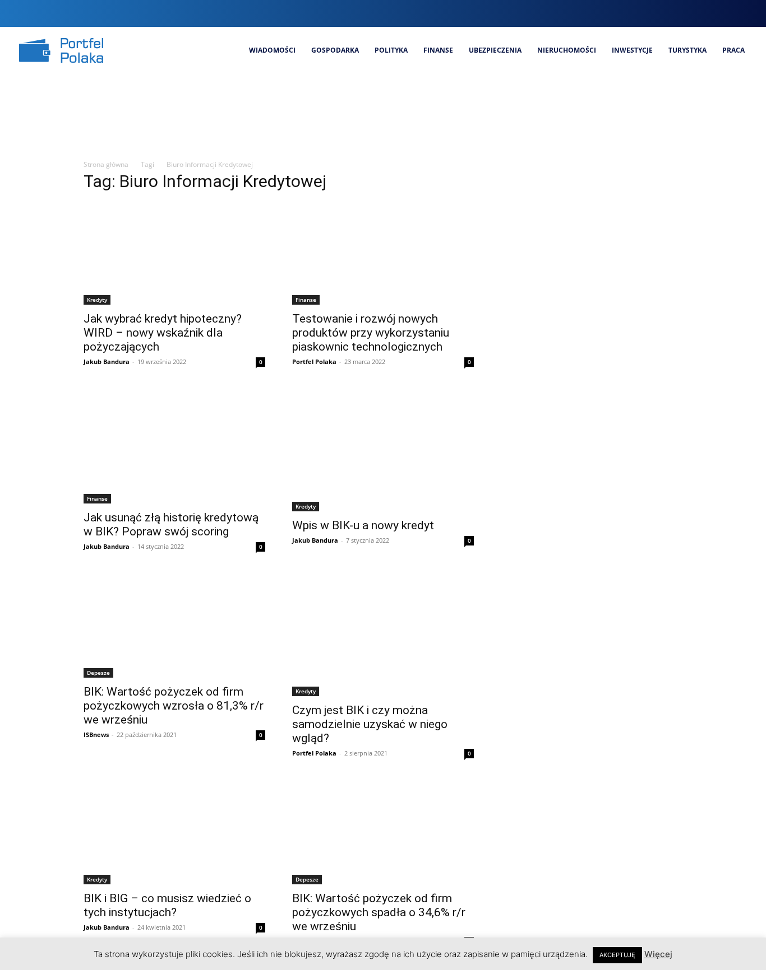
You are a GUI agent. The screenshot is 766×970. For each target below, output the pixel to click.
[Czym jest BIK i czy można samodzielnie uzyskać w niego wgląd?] (383, 635)
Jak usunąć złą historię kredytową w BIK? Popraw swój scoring (171, 524)
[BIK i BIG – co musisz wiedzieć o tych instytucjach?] (174, 833)
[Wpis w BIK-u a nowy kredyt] (383, 450)
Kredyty (97, 300)
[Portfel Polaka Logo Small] (61, 50)
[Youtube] (744, 13)
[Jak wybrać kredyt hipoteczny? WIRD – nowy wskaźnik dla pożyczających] (174, 254)
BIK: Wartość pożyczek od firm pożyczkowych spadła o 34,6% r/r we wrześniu (378, 912)
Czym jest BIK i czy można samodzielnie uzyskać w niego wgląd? (369, 724)
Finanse (306, 300)
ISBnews (96, 734)
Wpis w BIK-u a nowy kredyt (363, 525)
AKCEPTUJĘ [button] (617, 955)
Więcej (658, 954)
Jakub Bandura (107, 361)
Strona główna (106, 164)
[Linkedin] (705, 13)
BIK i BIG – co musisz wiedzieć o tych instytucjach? (167, 905)
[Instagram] (687, 13)
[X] (724, 13)
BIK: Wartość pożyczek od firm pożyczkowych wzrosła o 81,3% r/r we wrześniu (174, 705)
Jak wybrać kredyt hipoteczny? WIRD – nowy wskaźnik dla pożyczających (163, 332)
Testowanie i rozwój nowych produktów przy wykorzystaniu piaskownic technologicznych (370, 332)
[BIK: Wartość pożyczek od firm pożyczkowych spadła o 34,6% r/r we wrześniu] (383, 833)
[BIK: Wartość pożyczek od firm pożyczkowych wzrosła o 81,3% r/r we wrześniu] (174, 626)
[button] (646, 13)
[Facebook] (668, 13)
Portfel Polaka (314, 361)
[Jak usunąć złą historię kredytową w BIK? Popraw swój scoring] (174, 446)
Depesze (98, 673)
